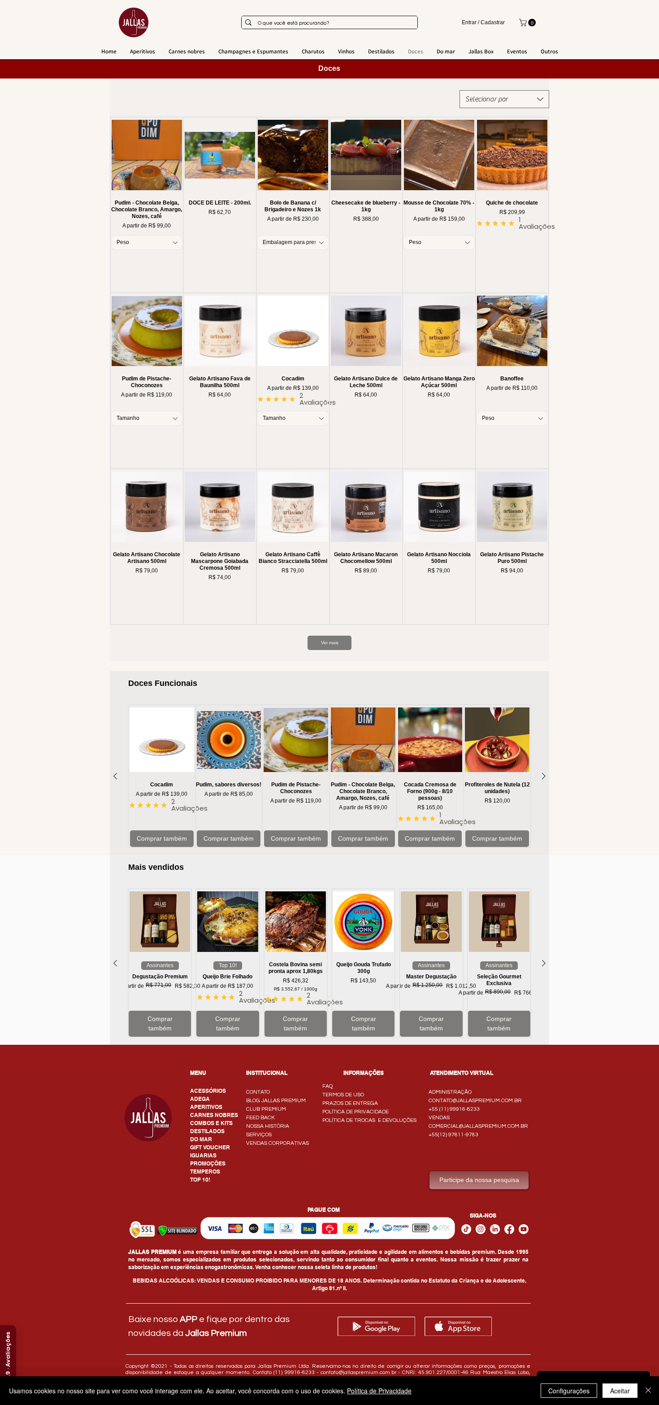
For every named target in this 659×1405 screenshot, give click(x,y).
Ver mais (329, 642)
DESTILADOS (207, 1131)
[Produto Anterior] (115, 776)
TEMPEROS (205, 1171)
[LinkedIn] (495, 1229)
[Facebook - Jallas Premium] (509, 1229)
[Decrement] (117, 263)
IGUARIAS (203, 1155)
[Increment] (176, 263)
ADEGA (200, 1098)
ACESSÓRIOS (208, 1090)
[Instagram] (481, 1229)
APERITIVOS (206, 1107)
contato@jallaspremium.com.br (358, 1372)
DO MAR (201, 1139)
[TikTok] (466, 1229)
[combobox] (504, 99)
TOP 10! (200, 1179)
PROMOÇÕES (207, 1163)
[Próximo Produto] (543, 776)
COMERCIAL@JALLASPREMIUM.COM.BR (478, 1126)
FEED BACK (260, 1118)
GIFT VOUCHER (210, 1147)
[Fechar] (648, 1390)
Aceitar (620, 1390)
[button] (528, 22)
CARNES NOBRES (214, 1115)
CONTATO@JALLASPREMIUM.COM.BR (475, 1101)
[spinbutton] (146, 263)
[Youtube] (524, 1229)
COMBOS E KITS (211, 1123)
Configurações (569, 1390)
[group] (329, 776)
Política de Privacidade (379, 1390)
